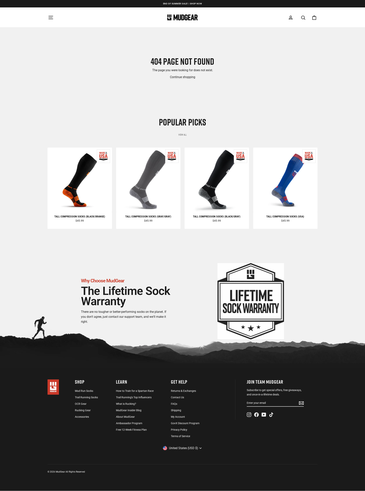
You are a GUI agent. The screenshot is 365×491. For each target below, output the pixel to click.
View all (183, 134)
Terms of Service (180, 436)
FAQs (174, 403)
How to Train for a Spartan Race (135, 390)
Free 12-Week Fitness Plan (131, 429)
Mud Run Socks (84, 390)
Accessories (82, 416)
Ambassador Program (129, 423)
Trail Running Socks (86, 397)
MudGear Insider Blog (128, 410)
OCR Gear (80, 403)
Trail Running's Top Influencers (134, 397)
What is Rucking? (126, 403)
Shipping (176, 410)
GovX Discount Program (185, 423)
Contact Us (177, 397)
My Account (178, 416)
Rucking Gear (83, 410)
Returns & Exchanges (183, 390)
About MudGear (125, 416)
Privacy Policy (179, 429)
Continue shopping (182, 77)
